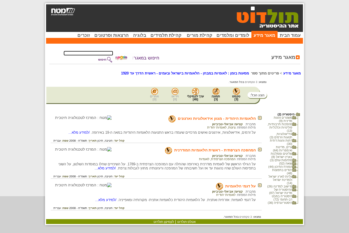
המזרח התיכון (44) (280, 166)
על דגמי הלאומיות (240, 186)
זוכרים (83, 35)
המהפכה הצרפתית (223, 159)
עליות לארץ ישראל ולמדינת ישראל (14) (280, 180)
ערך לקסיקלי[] (195, 98)
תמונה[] (216, 98)
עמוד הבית (290, 35)
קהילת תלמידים (166, 35)
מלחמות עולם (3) (281, 160)
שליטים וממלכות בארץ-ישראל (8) (281, 155)
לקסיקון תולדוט (164, 222)
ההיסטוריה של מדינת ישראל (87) (280, 191)
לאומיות (204, 159)
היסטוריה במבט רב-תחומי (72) (282, 198)
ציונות (232, 127)
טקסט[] (236, 98)
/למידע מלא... (79, 132)
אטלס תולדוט (186, 222)
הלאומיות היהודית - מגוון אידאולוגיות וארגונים (217, 118)
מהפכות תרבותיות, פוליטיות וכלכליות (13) (279, 127)
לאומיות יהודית (217, 127)
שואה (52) (285, 163)
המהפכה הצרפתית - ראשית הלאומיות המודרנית (215, 150)
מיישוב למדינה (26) (279, 186)
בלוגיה (139, 35)
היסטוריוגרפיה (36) (280, 202)
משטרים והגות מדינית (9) (283, 119)
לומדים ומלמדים (232, 35)
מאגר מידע (264, 35)
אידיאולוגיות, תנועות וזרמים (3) (281, 135)
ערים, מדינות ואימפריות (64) (282, 148)
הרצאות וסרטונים (111, 35)
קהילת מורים (199, 35)
